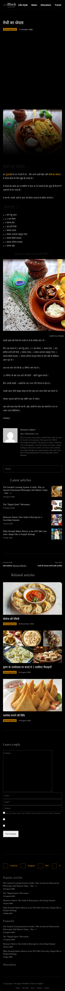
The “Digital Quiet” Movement (16, 504)
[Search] (59, 469)
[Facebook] (5, 865)
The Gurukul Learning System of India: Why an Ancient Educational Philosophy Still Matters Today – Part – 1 (25, 490)
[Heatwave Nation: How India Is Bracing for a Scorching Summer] (56, 519)
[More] (58, 151)
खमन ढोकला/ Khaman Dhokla (14, 566)
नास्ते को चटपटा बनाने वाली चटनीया (50, 566)
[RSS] (40, 865)
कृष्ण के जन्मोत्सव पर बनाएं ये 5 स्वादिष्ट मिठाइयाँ (27, 667)
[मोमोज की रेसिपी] (32, 598)
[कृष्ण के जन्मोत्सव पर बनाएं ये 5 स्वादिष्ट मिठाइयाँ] (32, 646)
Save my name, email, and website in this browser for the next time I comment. (33, 813)
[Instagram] (23, 865)
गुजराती (9, 174)
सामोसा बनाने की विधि (14, 715)
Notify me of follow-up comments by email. (25, 819)
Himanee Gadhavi (28, 430)
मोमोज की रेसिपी (11, 619)
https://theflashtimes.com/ (29, 434)
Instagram (31, 866)
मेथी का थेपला (54, 174)
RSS (47, 866)
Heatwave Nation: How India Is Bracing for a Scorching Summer (29, 900)
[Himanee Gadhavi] (10, 442)
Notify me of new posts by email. (20, 826)
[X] (54, 865)
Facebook (13, 866)
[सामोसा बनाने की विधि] (32, 695)
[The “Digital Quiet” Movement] (56, 505)
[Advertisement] (32, 69)
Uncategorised (10, 29)
